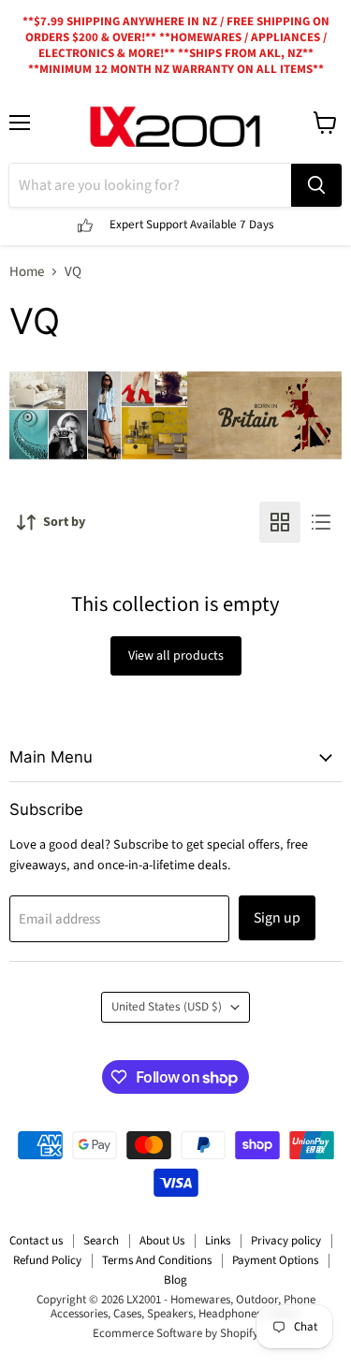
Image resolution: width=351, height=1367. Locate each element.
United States (166, 1006)
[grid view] (279, 522)
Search (101, 1240)
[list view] (321, 522)
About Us (161, 1240)
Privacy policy (286, 1240)
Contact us (36, 1240)
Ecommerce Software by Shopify (175, 1333)
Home (26, 272)
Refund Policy (47, 1260)
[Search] (316, 185)
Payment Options (275, 1260)
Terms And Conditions (157, 1260)
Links (217, 1240)
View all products (176, 656)
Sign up (277, 918)
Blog (175, 1280)
